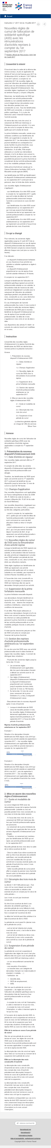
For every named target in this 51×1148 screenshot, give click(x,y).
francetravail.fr (25, 1132)
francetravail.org (25, 1129)
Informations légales (25, 1135)
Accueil (9, 16)
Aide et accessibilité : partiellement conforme (25, 1138)
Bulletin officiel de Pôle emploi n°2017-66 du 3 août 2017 (20, 55)
